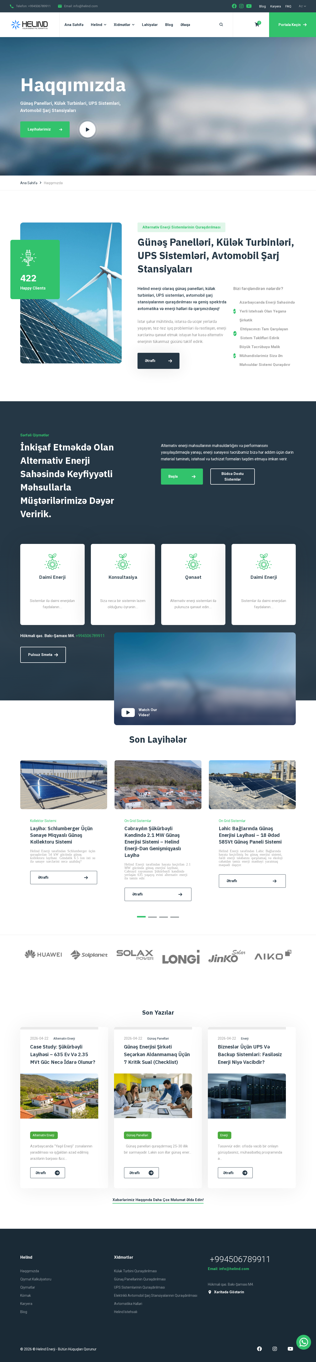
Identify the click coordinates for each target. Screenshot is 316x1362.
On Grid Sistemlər (43, 821)
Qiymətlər (27, 1287)
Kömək (25, 1295)
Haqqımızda (29, 1271)
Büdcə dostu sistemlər (232, 476)
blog (262, 6)
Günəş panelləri (137, 1135)
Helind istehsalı (125, 1312)
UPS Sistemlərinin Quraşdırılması (139, 1287)
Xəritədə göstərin (229, 1292)
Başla (173, 476)
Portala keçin (289, 25)
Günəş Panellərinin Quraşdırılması (140, 1279)
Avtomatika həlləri (128, 1304)
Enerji (224, 1135)
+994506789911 (39, 6)
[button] (141, 916)
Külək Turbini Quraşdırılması (135, 1271)
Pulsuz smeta (40, 654)
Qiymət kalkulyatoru (35, 1279)
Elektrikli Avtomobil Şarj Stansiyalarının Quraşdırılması (155, 1295)
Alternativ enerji (43, 1135)
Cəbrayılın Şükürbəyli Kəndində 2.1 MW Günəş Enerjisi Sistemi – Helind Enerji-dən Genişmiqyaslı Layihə (58, 841)
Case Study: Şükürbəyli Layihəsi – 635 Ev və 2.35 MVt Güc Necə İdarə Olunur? (62, 1054)
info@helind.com (85, 6)
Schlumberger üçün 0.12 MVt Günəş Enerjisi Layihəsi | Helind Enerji (252, 835)
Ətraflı (150, 360)
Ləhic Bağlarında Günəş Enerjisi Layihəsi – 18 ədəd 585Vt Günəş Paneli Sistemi (155, 835)
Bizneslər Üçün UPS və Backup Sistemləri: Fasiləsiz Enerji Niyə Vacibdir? (250, 1054)
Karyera (275, 6)
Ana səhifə (28, 183)
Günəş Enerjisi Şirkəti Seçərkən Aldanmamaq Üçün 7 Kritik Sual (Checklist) (157, 1054)
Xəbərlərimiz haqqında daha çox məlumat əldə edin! (158, 1200)
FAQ (288, 6)
